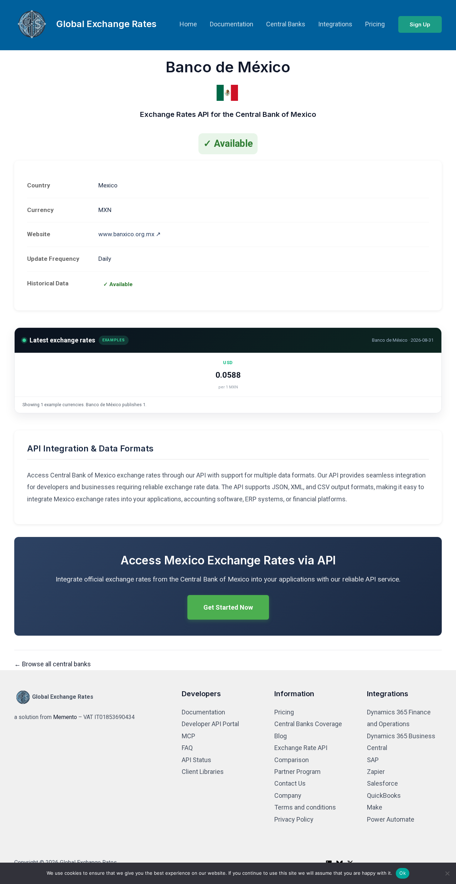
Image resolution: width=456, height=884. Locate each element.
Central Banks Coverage (308, 724)
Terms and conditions (305, 807)
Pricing (375, 24)
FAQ (187, 747)
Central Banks (285, 24)
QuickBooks (384, 795)
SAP (373, 760)
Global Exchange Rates (106, 24)
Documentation (231, 24)
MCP (188, 736)
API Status (196, 760)
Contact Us (290, 783)
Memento (65, 717)
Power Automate (390, 819)
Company (287, 795)
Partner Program (297, 771)
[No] (447, 873)
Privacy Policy (294, 819)
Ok (402, 873)
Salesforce (382, 783)
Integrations (335, 24)
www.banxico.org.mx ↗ (129, 234)
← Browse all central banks (52, 664)
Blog (280, 736)
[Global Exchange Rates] (32, 23)
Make (374, 807)
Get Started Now (228, 607)
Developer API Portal (210, 724)
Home (188, 24)
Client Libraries (203, 771)
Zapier (376, 771)
